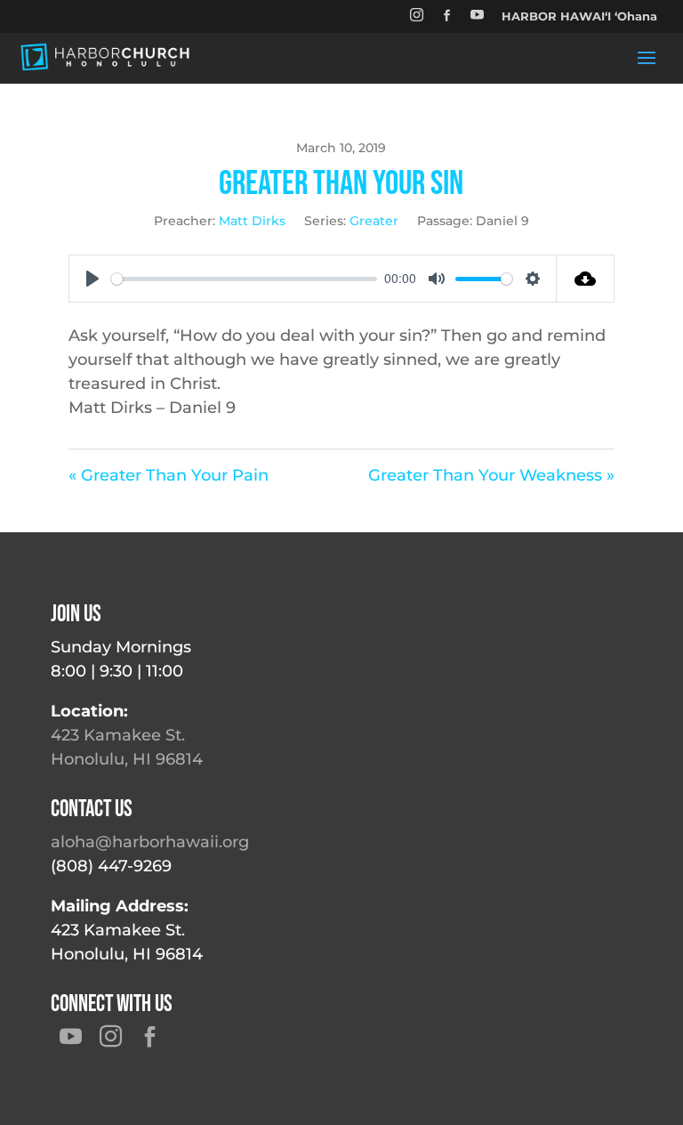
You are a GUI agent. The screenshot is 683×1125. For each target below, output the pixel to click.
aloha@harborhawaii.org (150, 842)
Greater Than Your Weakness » (491, 475)
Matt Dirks (252, 221)
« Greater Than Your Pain (168, 475)
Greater (374, 221)
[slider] (244, 279)
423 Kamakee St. (118, 735)
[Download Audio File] (586, 279)
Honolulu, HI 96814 (127, 759)
